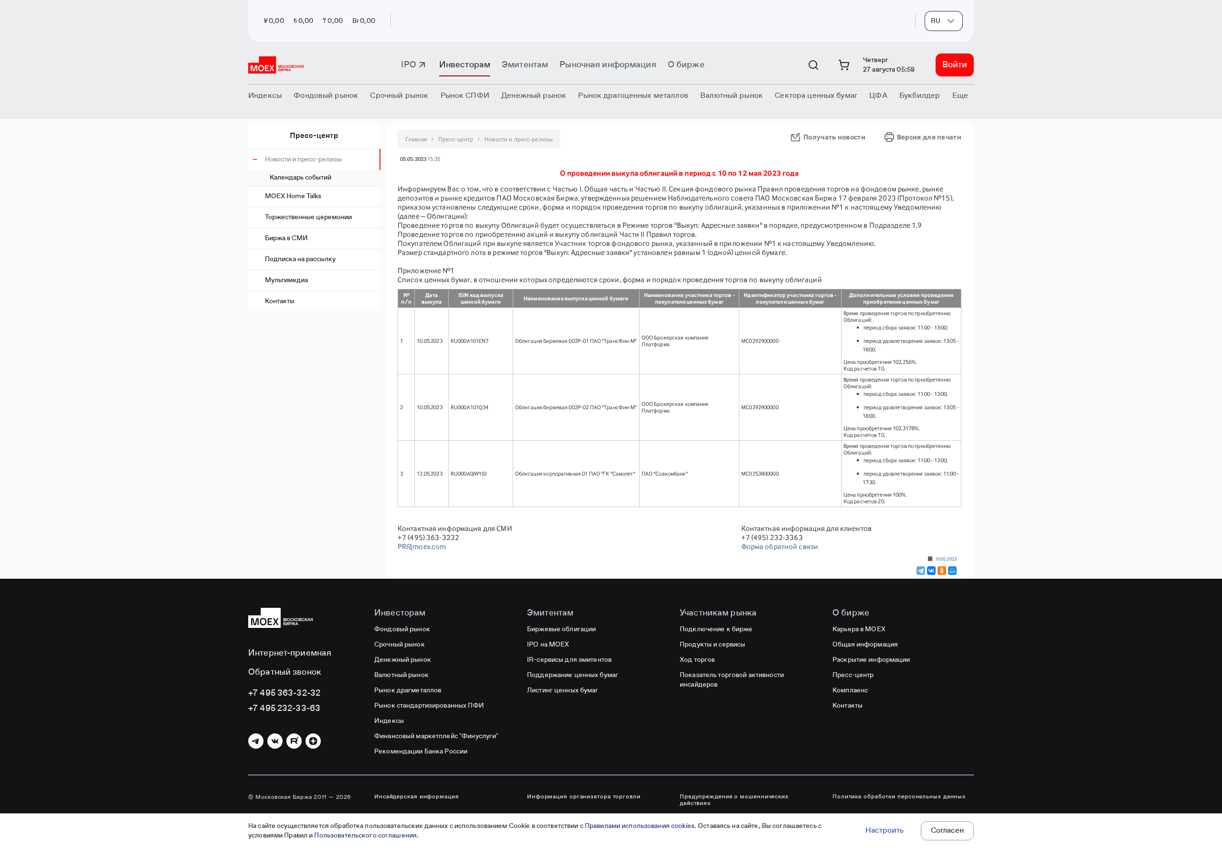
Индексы (389, 721)
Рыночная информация (607, 65)
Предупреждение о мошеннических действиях (734, 800)
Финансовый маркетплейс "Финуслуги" (436, 736)
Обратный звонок (284, 672)
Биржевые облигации (561, 629)
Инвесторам (464, 65)
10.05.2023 (946, 559)
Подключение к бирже (716, 629)
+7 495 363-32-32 (284, 693)
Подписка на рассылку (300, 259)
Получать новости (834, 137)
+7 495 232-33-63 (284, 708)
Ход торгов (697, 660)
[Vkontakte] (275, 741)
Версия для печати (929, 137)
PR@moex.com (422, 546)
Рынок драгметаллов (407, 690)
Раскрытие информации (871, 660)
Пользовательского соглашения (365, 835)
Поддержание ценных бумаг (572, 675)
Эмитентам (525, 65)
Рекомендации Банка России (420, 751)
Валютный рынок (401, 675)
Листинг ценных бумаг (563, 690)
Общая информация (865, 644)
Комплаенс (850, 690)
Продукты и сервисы (712, 644)
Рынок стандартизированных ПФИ (429, 705)
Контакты (280, 301)
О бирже (686, 65)
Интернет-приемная (289, 653)
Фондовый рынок (402, 629)
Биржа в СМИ (286, 238)
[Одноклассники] (942, 570)
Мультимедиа (286, 280)
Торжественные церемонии (308, 217)
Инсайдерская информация (416, 797)
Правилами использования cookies (640, 826)
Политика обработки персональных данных (899, 797)
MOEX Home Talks (293, 196)
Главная (416, 139)
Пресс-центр (314, 136)
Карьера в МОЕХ (858, 629)
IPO (408, 65)
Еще (960, 96)
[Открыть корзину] (843, 64)
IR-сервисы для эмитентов (569, 660)
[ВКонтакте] (931, 570)
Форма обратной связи (780, 546)
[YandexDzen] (313, 741)
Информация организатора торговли (584, 797)
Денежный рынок (402, 660)
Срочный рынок (399, 644)
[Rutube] (294, 741)
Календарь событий (300, 177)
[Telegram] (920, 570)
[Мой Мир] (952, 570)
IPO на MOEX (548, 644)
